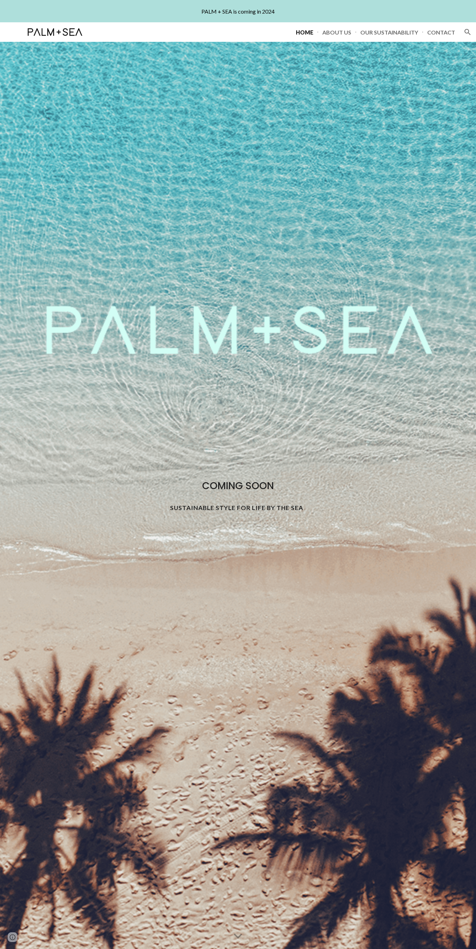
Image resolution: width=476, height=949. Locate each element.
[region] (238, 11)
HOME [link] (304, 32)
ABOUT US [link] (336, 32)
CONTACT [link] (441, 32)
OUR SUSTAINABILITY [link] (389, 32)
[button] (467, 32)
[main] (238, 486)
